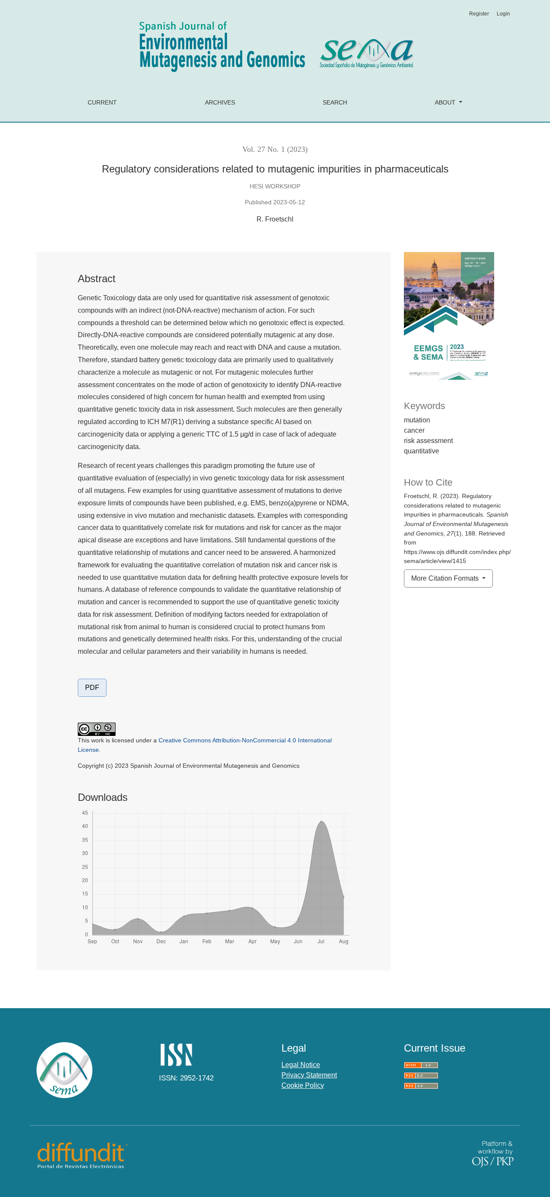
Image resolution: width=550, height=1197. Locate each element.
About (446, 102)
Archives (220, 102)
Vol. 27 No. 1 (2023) (275, 149)
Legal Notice (300, 1064)
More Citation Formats (445, 578)
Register (479, 14)
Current (102, 102)
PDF (92, 687)
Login (503, 14)
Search (335, 102)
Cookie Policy (302, 1085)
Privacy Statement (309, 1075)
